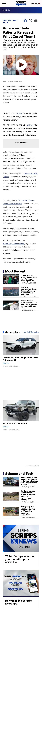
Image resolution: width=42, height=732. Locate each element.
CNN (19, 113)
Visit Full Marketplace (31, 332)
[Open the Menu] (4, 3)
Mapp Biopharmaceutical (13, 243)
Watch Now (35, 3)
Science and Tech (10, 21)
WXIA (30, 125)
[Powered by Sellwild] (35, 466)
